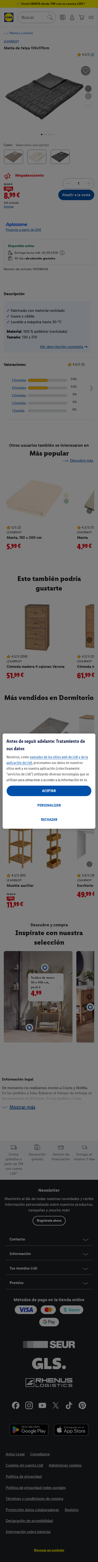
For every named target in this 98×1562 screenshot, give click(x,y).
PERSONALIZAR (49, 805)
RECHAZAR (49, 819)
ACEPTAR (49, 790)
